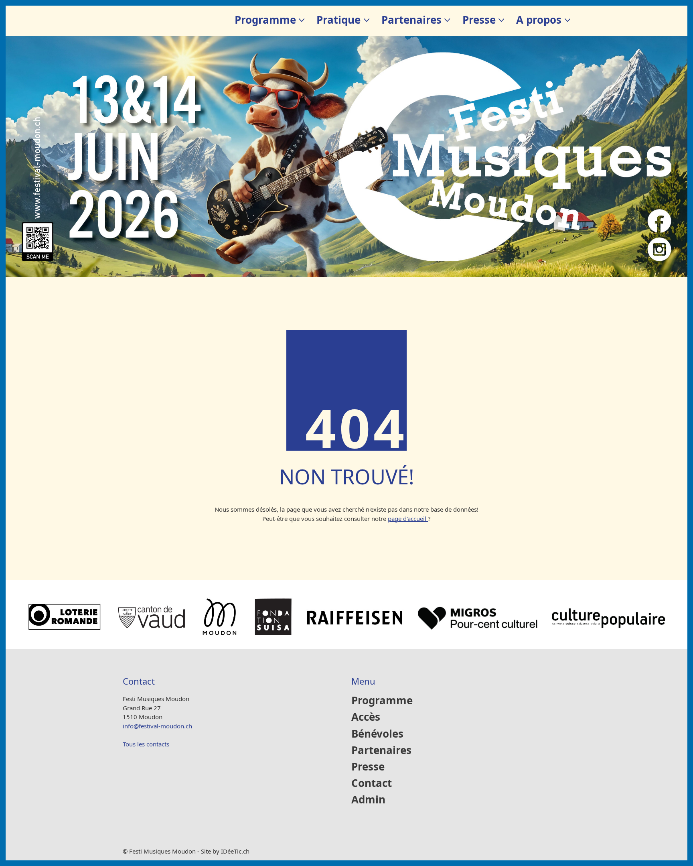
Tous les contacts (146, 744)
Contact (371, 783)
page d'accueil (408, 518)
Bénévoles (377, 734)
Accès (365, 717)
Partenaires (381, 750)
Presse (368, 767)
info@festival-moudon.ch (157, 726)
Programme (382, 700)
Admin (368, 800)
